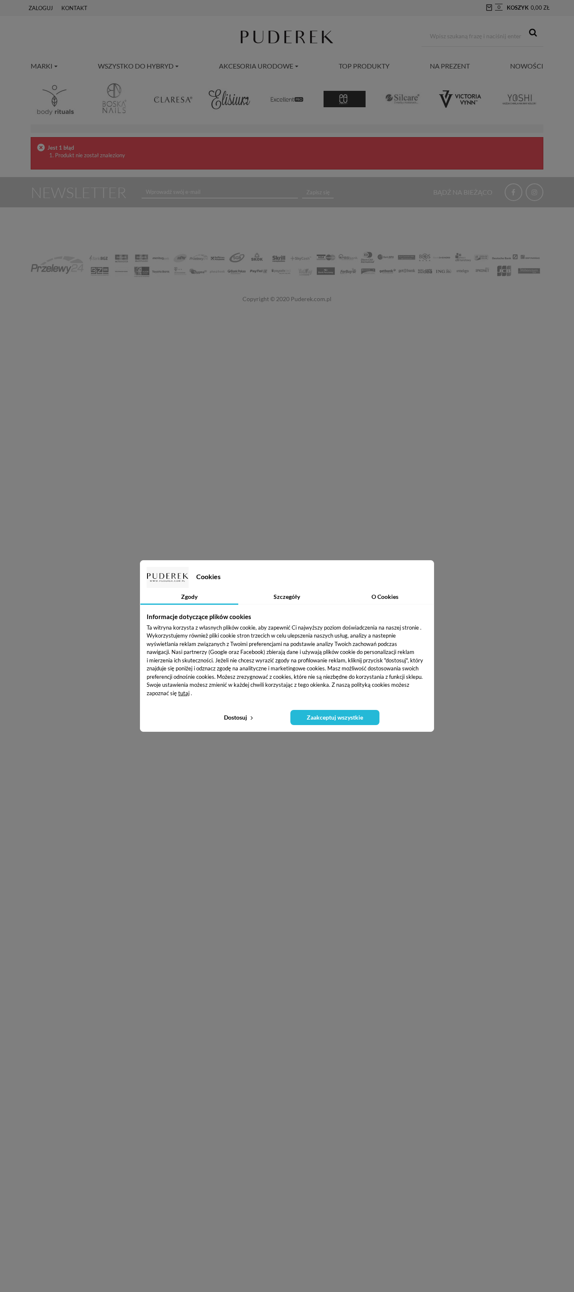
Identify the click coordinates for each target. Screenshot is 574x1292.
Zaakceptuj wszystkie (335, 717)
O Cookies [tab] (384, 596)
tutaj (184, 693)
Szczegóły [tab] (287, 596)
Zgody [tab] (189, 596)
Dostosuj (236, 717)
